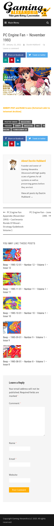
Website (13, 474)
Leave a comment (11, 48)
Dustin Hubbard (33, 44)
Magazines (26, 122)
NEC (38, 126)
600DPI (18, 126)
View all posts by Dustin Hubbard (33, 195)
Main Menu (13, 22)
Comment (15, 403)
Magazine (28, 126)
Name (13, 442)
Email (12, 458)
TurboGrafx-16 (20, 129)
